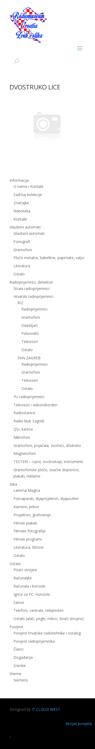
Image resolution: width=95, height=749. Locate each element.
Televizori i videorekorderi (35, 404)
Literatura (21, 265)
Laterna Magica (26, 490)
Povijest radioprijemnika (34, 641)
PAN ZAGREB (29, 357)
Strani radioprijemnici (31, 288)
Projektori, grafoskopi (32, 514)
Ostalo (27, 349)
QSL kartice (23, 429)
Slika (13, 484)
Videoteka (21, 210)
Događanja (23, 657)
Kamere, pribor (26, 506)
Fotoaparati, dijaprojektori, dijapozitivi (45, 498)
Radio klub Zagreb (28, 420)
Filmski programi (27, 539)
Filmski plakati (25, 523)
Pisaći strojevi (25, 569)
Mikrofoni (21, 437)
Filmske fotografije (29, 530)
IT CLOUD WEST (46, 709)
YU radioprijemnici (28, 396)
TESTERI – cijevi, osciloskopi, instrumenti (48, 461)
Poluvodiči (30, 333)
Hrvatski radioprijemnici (33, 296)
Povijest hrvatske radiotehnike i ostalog (47, 633)
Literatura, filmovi (28, 547)
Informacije (19, 180)
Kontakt (20, 219)
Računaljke (22, 577)
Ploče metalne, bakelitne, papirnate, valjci (48, 257)
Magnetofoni (24, 453)
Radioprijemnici (34, 309)
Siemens (20, 680)
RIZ (20, 302)
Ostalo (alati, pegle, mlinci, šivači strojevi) (48, 618)
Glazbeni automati (29, 233)
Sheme (15, 673)
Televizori (29, 341)
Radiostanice (24, 412)
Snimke (19, 665)
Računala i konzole (29, 586)
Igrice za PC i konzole (31, 594)
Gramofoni (22, 249)
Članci (18, 649)
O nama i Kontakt (28, 186)
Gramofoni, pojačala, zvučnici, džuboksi (47, 445)
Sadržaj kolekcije (27, 194)
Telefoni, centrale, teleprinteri (38, 610)
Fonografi (21, 241)
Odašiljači (29, 325)
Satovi (18, 602)
